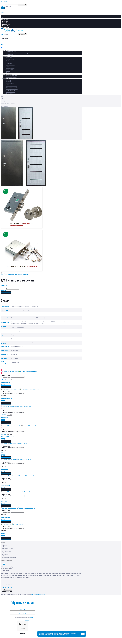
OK (82, 633)
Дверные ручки (9, 80)
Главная (2, 96)
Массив (7, 60)
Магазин (2, 98)
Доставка (5, 554)
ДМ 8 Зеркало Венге (4, 417)
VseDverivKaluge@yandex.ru (6, 25)
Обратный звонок (4, 27)
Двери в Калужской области (9, 557)
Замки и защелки (10, 83)
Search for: (3, 6)
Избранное (5, 17)
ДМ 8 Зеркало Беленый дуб (6, 382)
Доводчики (8, 81)
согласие (31, 617)
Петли (7, 84)
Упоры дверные (9, 93)
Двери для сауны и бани (11, 75)
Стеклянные (8, 66)
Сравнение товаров (7, 15)
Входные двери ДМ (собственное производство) (17, 53)
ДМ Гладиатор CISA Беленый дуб (7, 436)
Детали (5, 295)
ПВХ (7, 62)
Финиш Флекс (9, 57)
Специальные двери (7, 74)
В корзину (3, 290)
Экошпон (8, 71)
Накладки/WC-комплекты (12, 89)
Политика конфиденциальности (38, 594)
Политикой (27, 620)
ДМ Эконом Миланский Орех (6, 398)
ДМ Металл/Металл (4, 469)
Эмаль (7, 72)
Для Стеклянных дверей (11, 87)
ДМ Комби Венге (4, 452)
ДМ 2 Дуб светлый (4, 501)
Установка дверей (7, 551)
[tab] (42, 296)
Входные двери (6, 50)
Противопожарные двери (11, 77)
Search (2, 7)
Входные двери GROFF (11, 51)
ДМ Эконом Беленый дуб (5, 485)
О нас (4, 555)
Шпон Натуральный (10, 68)
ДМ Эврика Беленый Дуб (5, 517)
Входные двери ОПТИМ (11, 54)
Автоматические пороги (11, 86)
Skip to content (4, 1)
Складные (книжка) (10, 65)
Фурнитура (5, 78)
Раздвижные (9, 63)
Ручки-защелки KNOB (10, 92)
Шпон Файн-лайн (9, 69)
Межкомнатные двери (8, 56)
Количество (3, 288)
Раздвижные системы (11, 90)
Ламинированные (10, 59)
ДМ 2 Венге (3, 533)
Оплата (4, 552)
